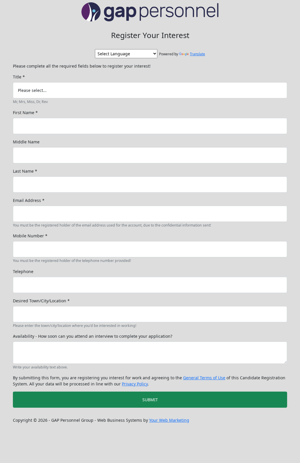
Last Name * (25, 171)
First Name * (25, 112)
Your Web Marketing (169, 420)
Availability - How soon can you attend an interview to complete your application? (92, 336)
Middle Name (26, 142)
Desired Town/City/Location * (41, 300)
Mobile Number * (30, 236)
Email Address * (29, 200)
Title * (19, 77)
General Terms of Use (204, 377)
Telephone (23, 271)
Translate (197, 54)
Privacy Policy (135, 384)
